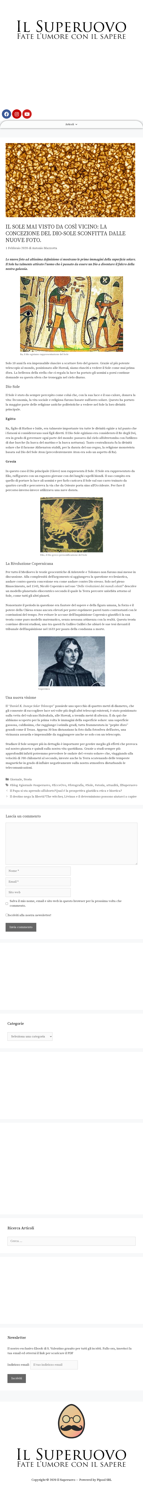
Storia (28, 779)
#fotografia (76, 785)
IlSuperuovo (128, 785)
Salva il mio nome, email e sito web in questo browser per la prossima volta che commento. (66, 903)
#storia (100, 785)
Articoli (69, 124)
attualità (112, 785)
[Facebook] (6, 114)
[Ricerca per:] (71, 1241)
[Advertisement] (71, 78)
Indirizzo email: (18, 1365)
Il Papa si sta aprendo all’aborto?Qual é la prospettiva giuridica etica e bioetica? (66, 791)
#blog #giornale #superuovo (30, 785)
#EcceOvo (59, 785)
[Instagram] (16, 114)
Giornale (16, 779)
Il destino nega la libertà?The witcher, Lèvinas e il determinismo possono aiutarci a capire (73, 797)
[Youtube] (27, 114)
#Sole (89, 785)
